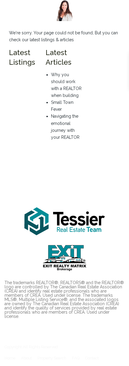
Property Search (52, 358)
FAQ (76, 358)
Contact (92, 358)
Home (9, 358)
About (26, 358)
